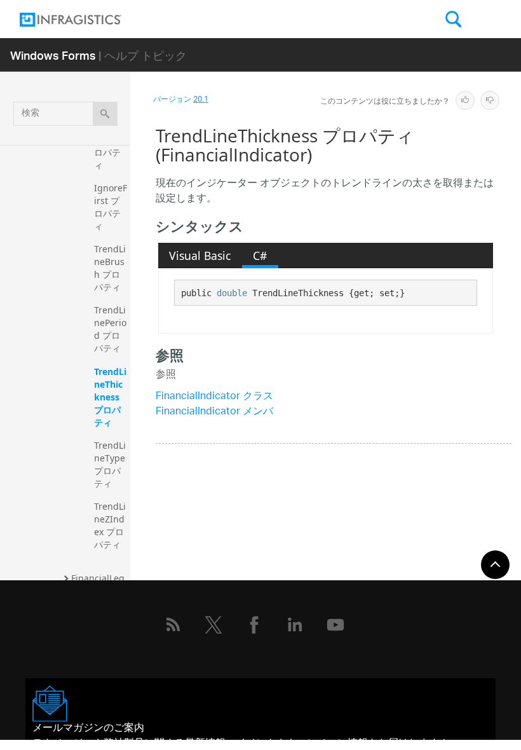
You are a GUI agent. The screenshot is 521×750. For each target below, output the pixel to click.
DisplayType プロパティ (110, 146)
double (232, 293)
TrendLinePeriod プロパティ (110, 329)
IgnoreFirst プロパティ (110, 207)
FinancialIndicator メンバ (214, 412)
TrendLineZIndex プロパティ (110, 525)
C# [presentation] (260, 255)
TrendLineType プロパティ (111, 464)
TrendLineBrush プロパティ (110, 268)
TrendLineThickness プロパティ (110, 396)
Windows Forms (53, 55)
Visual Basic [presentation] (200, 255)
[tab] (200, 255)
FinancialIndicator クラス (214, 396)
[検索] (105, 114)
